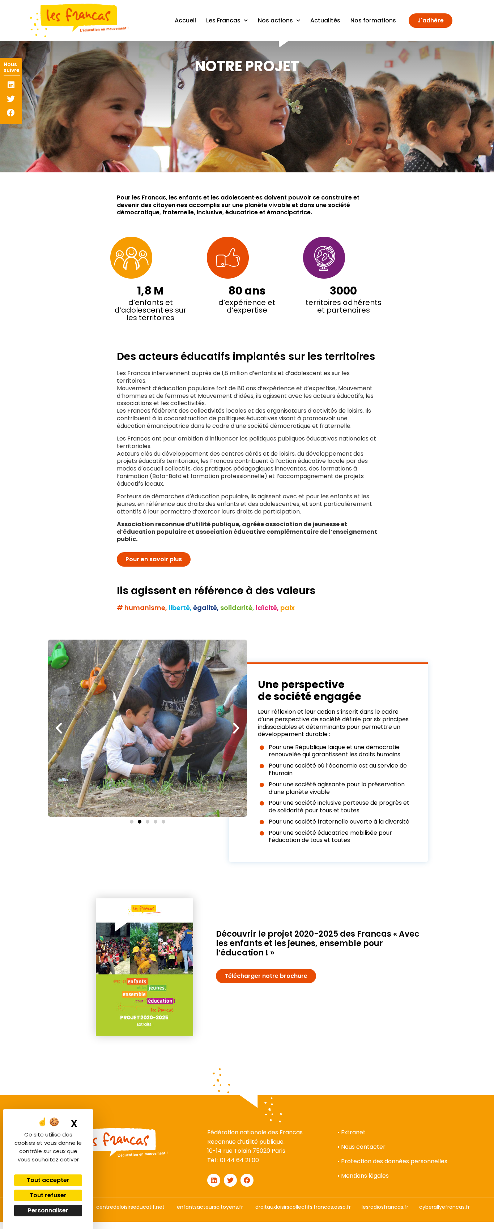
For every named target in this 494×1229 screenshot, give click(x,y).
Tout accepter (48, 1180)
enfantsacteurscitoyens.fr (210, 1207)
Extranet (353, 1132)
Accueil (185, 20)
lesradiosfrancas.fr (385, 1207)
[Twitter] (11, 98)
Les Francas (223, 20)
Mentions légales (365, 1176)
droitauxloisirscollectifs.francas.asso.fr (303, 1207)
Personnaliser (48, 1210)
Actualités (325, 20)
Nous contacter (363, 1147)
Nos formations (373, 20)
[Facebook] (11, 112)
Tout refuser (48, 1195)
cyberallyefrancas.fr (444, 1207)
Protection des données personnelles (394, 1161)
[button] (59, 728)
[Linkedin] (11, 85)
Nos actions (275, 20)
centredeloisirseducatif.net (130, 1207)
